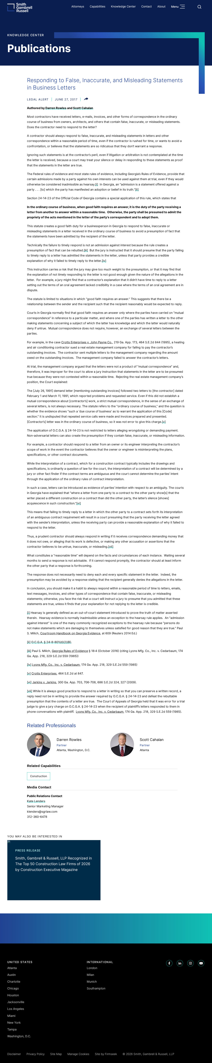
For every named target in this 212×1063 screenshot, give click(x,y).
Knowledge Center (123, 6)
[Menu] (183, 6)
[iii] (86, 250)
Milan (90, 975)
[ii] (137, 189)
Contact (146, 6)
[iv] (104, 260)
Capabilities (97, 6)
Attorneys (77, 6)
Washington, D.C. (79, 750)
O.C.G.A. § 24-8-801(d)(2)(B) (51, 642)
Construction (38, 776)
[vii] (110, 546)
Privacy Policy (35, 1054)
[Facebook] (169, 963)
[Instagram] (190, 963)
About (161, 6)
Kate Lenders (36, 801)
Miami (11, 1016)
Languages (191, 7)
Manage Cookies (78, 1054)
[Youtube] (201, 963)
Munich (92, 981)
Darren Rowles (55, 108)
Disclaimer (14, 1054)
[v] (164, 422)
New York (14, 1022)
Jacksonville (15, 1002)
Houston (13, 995)
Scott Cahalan (83, 108)
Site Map (56, 1054)
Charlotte (13, 981)
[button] (86, 99)
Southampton (96, 988)
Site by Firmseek (106, 1054)
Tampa (12, 1029)
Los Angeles (15, 1009)
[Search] (199, 7)
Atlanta (61, 750)
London (92, 968)
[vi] (78, 503)
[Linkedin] (180, 963)
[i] (96, 184)
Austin (11, 975)
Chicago (13, 988)
